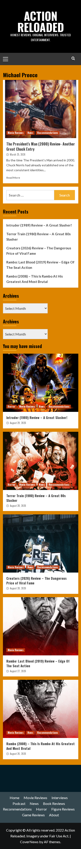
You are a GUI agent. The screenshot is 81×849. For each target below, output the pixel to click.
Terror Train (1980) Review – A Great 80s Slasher (38, 236)
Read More (13, 177)
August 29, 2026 (18, 423)
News (30, 133)
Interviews (60, 798)
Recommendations (47, 133)
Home (14, 798)
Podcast (19, 803)
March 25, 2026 (17, 154)
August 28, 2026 (18, 505)
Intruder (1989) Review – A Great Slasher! (39, 225)
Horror (11, 406)
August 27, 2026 (18, 671)
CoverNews (29, 842)
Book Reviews (54, 803)
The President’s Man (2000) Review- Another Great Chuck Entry (40, 146)
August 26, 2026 (18, 753)
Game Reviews (33, 815)
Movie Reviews (16, 133)
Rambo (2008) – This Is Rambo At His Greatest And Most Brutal (34, 279)
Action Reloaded (40, 21)
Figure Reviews (63, 809)
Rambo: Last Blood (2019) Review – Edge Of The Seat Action (40, 264)
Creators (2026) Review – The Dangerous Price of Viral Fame (38, 250)
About (54, 815)
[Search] (73, 58)
